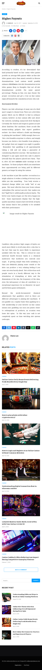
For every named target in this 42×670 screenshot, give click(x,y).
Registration (18, 665)
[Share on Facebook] (10, 30)
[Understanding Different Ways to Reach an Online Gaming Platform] (6, 597)
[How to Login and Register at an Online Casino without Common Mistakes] (21, 434)
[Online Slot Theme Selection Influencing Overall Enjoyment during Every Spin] (6, 609)
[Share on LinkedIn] (22, 30)
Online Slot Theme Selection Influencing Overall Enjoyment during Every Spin (24, 608)
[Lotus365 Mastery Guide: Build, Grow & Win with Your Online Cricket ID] (21, 505)
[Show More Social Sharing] (26, 30)
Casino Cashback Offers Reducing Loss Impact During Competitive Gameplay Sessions (20, 558)
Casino (4, 14)
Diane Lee (10, 23)
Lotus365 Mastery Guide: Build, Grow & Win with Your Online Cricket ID (19, 523)
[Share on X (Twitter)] (14, 30)
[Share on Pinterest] (18, 30)
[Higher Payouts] (21, 52)
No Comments (6, 25)
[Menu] (3, 3)
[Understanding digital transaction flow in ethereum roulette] (21, 470)
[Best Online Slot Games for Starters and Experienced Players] (6, 635)
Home (3, 9)
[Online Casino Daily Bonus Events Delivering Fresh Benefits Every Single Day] (21, 363)
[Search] (39, 3)
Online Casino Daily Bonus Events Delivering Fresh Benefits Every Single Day (20, 380)
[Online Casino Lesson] (21, 3)
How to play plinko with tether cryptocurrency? (14, 416)
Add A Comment (21, 569)
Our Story (26, 665)
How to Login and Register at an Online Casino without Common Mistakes (21, 451)
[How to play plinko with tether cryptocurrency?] (21, 398)
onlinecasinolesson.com (33, 661)
